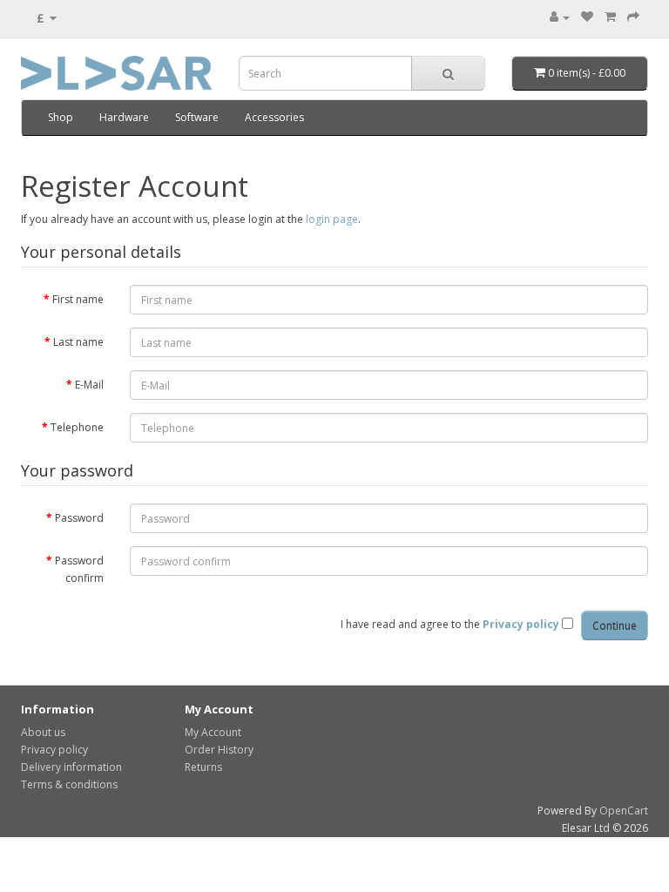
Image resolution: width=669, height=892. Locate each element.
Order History (219, 749)
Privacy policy (54, 749)
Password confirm (79, 569)
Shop (60, 117)
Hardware (124, 117)
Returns (203, 767)
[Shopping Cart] (610, 17)
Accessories (274, 117)
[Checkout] (633, 17)
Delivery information (71, 767)
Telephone (77, 427)
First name (78, 299)
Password (79, 517)
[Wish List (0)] (587, 17)
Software (197, 117)
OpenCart (623, 810)
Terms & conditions (69, 784)
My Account (213, 732)
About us (43, 732)
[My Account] (560, 17)
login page (332, 219)
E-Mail (89, 384)
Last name (78, 341)
